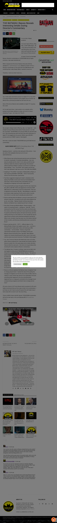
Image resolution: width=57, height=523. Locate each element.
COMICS (27, 9)
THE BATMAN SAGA (20, 9)
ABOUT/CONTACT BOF (31, 13)
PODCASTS (5, 13)
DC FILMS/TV (12, 13)
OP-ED (17, 13)
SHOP (38, 13)
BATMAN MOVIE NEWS (11, 9)
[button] (52, 9)
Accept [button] (25, 264)
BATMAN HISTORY (41, 9)
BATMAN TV (33, 9)
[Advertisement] (38, 5)
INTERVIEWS (23, 13)
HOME (4, 9)
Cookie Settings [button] (17, 264)
